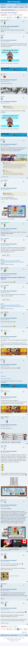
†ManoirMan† (6, 238)
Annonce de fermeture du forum (7, 10)
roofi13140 (6, 267)
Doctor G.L (7, 416)
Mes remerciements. (9, 355)
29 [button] (24, 17)
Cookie (5, 553)
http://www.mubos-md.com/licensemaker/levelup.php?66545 (12, 261)
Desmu (5, 445)
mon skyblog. (3, 376)
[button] (8, 17)
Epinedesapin (6, 222)
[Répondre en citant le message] (24, 21)
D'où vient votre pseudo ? (9, 12)
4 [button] (14, 17)
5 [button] (16, 17)
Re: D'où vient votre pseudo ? (10, 26)
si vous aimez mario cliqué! (6, 378)
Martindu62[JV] (3, 583)
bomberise (3, 35)
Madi (4, 73)
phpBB (10, 638)
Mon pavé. (3, 355)
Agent (5, 499)
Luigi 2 (5, 329)
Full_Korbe (6, 180)
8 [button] (21, 17)
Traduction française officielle (12, 639)
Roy (3, 139)
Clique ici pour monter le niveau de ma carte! (9, 260)
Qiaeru (19, 639)
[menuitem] (4, 5)
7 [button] (19, 17)
